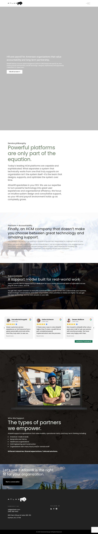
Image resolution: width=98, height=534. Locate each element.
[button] (93, 327)
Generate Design (45, 532)
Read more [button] (9, 336)
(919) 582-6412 (13, 511)
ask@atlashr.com (14, 510)
